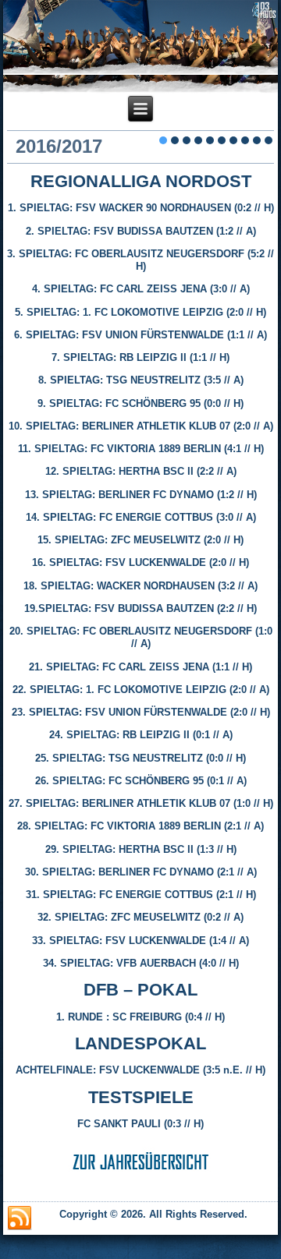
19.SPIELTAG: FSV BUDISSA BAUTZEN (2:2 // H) (140, 608)
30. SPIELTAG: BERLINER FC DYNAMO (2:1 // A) (141, 872)
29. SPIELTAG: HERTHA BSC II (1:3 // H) (141, 849)
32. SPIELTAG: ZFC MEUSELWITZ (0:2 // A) (140, 917)
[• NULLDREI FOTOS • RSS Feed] (19, 1218)
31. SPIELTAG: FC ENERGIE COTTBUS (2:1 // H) (141, 894)
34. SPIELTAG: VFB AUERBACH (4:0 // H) (141, 963)
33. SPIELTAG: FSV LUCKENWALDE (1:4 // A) (140, 940)
